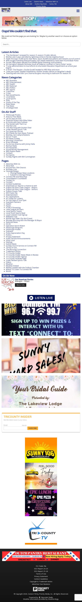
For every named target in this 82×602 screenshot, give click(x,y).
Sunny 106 (53, 4)
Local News (10, 97)
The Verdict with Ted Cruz (16, 124)
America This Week (13, 117)
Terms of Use (11, 247)
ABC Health (10, 84)
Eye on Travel (11, 137)
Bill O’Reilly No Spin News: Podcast (19, 133)
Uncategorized (12, 108)
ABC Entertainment (13, 82)
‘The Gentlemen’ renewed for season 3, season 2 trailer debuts (31, 55)
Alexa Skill (28, 4)
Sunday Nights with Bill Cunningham (20, 157)
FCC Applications (12, 196)
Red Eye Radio (11, 146)
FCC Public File (41, 566)
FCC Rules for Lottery (14, 198)
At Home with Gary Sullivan (16, 122)
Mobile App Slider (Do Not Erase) (19, 218)
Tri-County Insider (13, 253)
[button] (78, 11)
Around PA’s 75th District (16, 167)
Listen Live (27, 2)
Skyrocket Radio (47, 597)
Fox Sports (10, 155)
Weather (9, 264)
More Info (21, 285)
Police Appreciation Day (15, 233)
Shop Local (10, 240)
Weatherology (53, 599)
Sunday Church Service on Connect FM (21, 246)
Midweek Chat (11, 217)
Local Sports (11, 98)
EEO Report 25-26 (41, 571)
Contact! (9, 153)
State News (10, 104)
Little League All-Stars (14, 209)
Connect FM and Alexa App (16, 176)
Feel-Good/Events (13, 95)
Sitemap (9, 242)
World (8, 271)
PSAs (8, 100)
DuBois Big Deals (41, 4)
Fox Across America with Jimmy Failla (20, 144)
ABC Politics (10, 88)
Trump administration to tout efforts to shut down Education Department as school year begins (41, 67)
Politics (9, 235)
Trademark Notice (13, 251)
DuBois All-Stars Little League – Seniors (22, 189)
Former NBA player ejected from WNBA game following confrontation (34, 62)
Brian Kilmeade (12, 142)
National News (12, 222)
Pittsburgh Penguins (14, 227)
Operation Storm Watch (15, 226)
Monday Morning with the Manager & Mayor (24, 220)
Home (8, 206)
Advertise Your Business (41, 584)
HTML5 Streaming (13, 207)
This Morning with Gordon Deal (18, 127)
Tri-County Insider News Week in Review (22, 255)
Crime (8, 93)
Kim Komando (11, 147)
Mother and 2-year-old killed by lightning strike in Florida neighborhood (35, 57)
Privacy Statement (13, 237)
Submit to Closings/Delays (20, 175)
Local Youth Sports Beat (15, 213)
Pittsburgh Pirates (13, 115)
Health (8, 204)
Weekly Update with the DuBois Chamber (22, 267)
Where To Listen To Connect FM (19, 269)
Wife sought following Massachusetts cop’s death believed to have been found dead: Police (42, 60)
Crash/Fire (10, 91)
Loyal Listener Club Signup (16, 215)
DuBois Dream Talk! (14, 191)
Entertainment (12, 195)
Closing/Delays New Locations (22, 173)
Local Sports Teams (14, 211)
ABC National (11, 86)
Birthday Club (11, 169)
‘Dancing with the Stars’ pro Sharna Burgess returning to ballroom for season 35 (38, 73)
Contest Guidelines (13, 184)
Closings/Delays (12, 171)
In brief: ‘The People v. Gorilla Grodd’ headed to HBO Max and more (32, 69)
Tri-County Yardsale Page (16, 258)
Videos (8, 262)
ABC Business (11, 80)
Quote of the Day (13, 102)
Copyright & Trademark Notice (41, 581)
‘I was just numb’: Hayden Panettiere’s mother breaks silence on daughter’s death (38, 71)
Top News (10, 106)
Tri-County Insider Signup (16, 257)
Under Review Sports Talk (16, 129)
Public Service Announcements (18, 238)
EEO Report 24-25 (41, 569)
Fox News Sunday (13, 138)
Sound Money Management (17, 149)
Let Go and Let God (13, 118)
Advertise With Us (52, 2)
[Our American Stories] (8, 284)
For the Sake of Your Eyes (16, 200)
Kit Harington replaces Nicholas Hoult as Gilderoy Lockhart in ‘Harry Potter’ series (38, 64)
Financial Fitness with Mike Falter (19, 120)
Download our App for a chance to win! (21, 186)
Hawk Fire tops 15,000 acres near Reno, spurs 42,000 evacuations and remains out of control (43, 59)
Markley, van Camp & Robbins (18, 135)
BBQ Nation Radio (13, 151)
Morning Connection (14, 140)
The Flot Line (11, 126)
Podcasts (9, 231)
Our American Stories (14, 131)
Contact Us (10, 180)
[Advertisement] (41, 21)
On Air (8, 224)
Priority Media (41, 6)
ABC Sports (10, 89)
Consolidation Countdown (16, 178)
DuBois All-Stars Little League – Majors (21, 187)
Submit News (38, 2)
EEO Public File (11, 193)
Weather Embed (12, 266)
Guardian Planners (13, 202)
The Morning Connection (16, 249)
